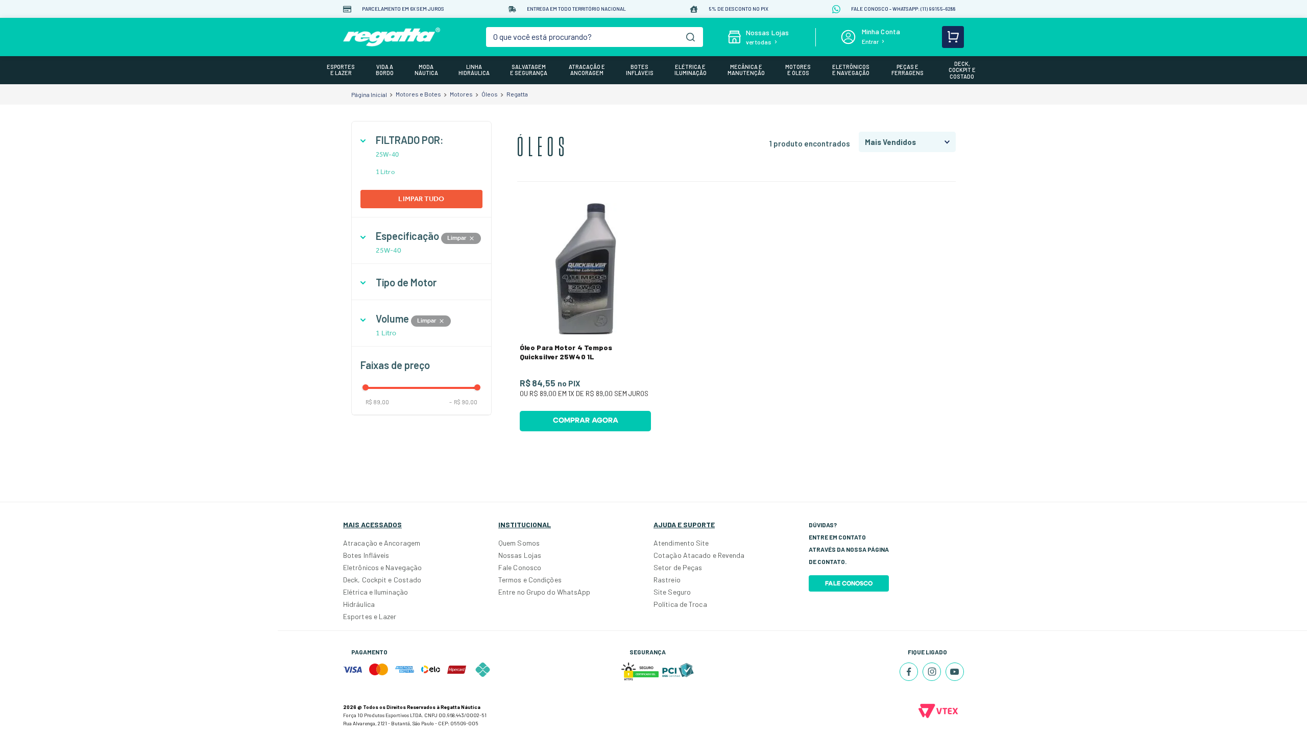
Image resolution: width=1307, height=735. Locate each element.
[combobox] (595, 37)
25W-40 (387, 154)
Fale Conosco (519, 567)
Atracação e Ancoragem (381, 542)
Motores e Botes (418, 93)
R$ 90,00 (463, 402)
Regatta (517, 93)
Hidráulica (359, 604)
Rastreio (667, 579)
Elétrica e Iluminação (375, 591)
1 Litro (385, 172)
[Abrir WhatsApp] (1281, 709)
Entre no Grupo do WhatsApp (544, 591)
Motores (461, 93)
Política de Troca (680, 604)
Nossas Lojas (519, 555)
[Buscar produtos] (690, 37)
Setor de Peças (678, 567)
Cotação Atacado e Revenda (699, 555)
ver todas (758, 41)
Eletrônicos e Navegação (382, 567)
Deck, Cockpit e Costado (382, 579)
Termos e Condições (530, 579)
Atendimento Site (681, 542)
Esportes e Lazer (370, 616)
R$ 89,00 (377, 402)
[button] (421, 140)
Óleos (489, 93)
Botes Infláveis (366, 555)
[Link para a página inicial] (369, 94)
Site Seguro (672, 591)
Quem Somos (519, 542)
